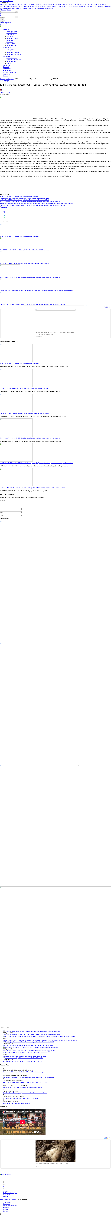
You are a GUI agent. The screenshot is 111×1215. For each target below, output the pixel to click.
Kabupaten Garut (12, 33)
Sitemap (5, 1196)
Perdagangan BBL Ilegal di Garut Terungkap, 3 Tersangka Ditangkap (32, 8)
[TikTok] (4, 1186)
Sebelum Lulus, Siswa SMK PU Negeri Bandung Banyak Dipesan (22, 1087)
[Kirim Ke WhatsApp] (4, 218)
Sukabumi (10, 36)
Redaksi (5, 1191)
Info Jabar (6, 29)
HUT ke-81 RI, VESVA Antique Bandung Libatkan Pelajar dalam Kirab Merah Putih (24, 200)
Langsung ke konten (6, 1)
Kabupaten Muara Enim (14, 60)
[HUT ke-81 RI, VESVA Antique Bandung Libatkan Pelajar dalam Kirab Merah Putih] (10, 262)
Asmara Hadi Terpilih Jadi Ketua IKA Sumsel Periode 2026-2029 (19, 196)
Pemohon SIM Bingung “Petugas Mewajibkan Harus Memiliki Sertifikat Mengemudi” (29, 1077)
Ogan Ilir (9, 63)
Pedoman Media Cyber (10, 1193)
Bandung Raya (7, 47)
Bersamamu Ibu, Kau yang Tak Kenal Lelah (16, 1103)
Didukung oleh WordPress (8, 1199)
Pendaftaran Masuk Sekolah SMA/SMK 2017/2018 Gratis (20, 1098)
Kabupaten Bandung (13, 52)
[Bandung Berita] (5, 10)
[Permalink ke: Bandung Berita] (1, 90)
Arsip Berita (6, 1202)
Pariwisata (6, 74)
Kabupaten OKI (11, 61)
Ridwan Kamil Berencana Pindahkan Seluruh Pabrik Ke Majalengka (23, 1072)
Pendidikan (6, 65)
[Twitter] (4, 1179)
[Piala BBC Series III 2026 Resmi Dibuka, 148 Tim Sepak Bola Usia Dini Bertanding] (10, 248)
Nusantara (6, 56)
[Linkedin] (4, 1183)
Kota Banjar (10, 35)
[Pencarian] (0, 15)
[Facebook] (4, 1177)
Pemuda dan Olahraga (10, 72)
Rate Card (6, 1194)
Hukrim (5, 76)
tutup (2, 19)
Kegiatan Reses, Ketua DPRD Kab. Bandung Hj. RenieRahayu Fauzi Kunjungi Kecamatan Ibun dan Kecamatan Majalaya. (40, 1040)
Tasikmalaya (10, 42)
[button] (16, 12)
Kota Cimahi (10, 51)
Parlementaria (7, 70)
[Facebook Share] (4, 210)
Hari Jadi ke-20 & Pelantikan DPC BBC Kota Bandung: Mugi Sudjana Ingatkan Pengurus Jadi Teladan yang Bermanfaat (36, 203)
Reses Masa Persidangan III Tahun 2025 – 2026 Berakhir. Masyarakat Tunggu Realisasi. (30, 1051)
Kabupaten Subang (12, 31)
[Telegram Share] (4, 216)
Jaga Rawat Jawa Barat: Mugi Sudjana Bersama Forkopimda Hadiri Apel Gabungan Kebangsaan (30, 202)
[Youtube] (4, 1185)
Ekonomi (6, 67)
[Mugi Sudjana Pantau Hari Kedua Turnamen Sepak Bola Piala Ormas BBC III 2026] (28, 1042)
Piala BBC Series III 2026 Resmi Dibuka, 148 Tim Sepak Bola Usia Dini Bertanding (24, 198)
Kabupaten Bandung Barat (15, 54)
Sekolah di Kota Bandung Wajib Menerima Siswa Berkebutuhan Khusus (25, 1093)
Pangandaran (11, 40)
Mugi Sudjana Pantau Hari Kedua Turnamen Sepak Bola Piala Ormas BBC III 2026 (43, 6)
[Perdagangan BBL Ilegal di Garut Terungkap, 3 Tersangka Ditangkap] (25, 1052)
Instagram (6, 1204)
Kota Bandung (11, 49)
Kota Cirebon (11, 43)
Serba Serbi (7, 68)
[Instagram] (4, 1181)
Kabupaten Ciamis (12, 38)
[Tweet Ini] (4, 212)
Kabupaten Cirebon (13, 45)
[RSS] (4, 1188)
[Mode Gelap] (0, 13)
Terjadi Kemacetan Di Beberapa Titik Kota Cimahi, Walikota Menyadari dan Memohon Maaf (28, 4)
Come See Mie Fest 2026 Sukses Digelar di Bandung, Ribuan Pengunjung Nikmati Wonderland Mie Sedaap (32, 205)
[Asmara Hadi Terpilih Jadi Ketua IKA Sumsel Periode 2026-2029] (10, 235)
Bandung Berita (5, 92)
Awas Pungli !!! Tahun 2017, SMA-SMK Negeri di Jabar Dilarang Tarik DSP (25, 1082)
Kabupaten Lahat (12, 58)
